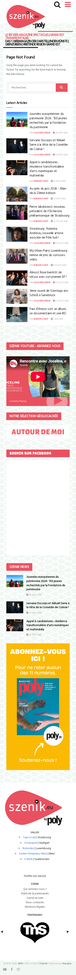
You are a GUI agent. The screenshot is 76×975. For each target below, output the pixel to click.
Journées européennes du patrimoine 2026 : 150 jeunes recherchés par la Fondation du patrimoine (48, 120)
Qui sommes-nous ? (35, 889)
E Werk (28, 859)
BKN (20, 963)
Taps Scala (29, 837)
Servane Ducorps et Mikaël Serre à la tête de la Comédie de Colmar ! (49, 145)
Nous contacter (35, 902)
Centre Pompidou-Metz (33, 854)
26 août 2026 (61, 132)
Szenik (44, 963)
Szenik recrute (35, 898)
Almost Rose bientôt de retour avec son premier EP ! (48, 274)
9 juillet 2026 (61, 243)
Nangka (66, 963)
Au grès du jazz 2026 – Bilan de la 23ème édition (48, 191)
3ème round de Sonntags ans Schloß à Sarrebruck (49, 293)
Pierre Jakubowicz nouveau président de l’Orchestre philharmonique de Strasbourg (49, 211)
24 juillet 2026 (60, 221)
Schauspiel (30, 843)
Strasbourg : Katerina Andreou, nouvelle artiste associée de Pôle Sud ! (46, 233)
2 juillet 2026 (62, 300)
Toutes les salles (35, 876)
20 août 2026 (59, 181)
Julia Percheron (42, 132)
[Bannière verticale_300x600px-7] (38, 706)
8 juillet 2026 (59, 265)
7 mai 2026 (58, 319)
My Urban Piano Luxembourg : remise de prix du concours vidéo (49, 255)
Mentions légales (35, 907)
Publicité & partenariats (35, 893)
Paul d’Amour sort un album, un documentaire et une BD (48, 311)
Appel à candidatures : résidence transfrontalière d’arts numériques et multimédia (47, 169)
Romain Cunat (41, 181)
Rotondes (28, 848)
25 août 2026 (61, 154)
